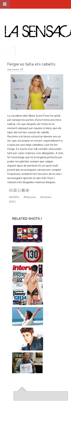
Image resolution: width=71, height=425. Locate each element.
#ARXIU (14, 197)
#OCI (12, 201)
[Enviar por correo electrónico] (11, 190)
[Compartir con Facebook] (23, 190)
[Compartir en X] (19, 190)
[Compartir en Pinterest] (27, 190)
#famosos (30, 197)
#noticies (46, 197)
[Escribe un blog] (15, 190)
